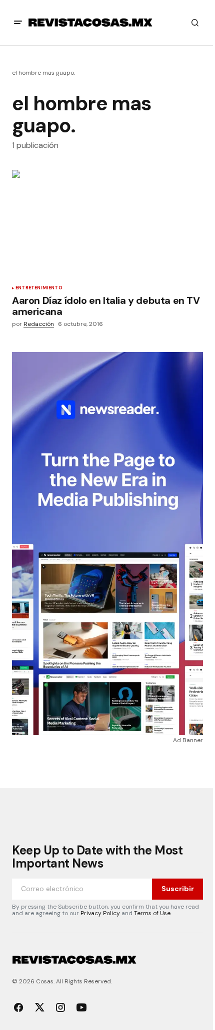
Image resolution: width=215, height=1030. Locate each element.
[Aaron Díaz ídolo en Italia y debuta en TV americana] (107, 224)
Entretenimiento (39, 288)
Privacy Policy (100, 913)
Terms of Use (152, 913)
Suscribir (178, 888)
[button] (18, 23)
